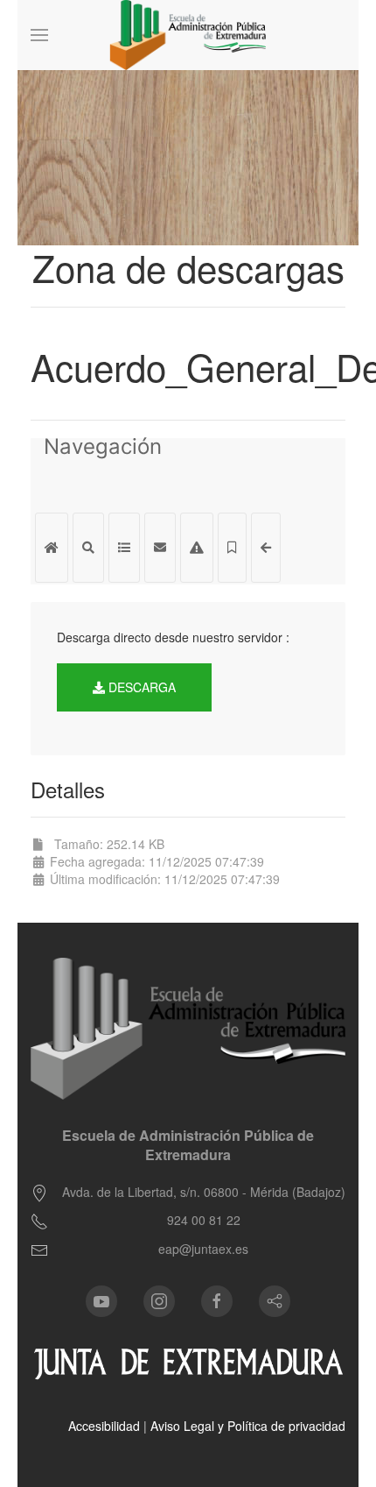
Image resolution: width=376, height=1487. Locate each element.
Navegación (103, 448)
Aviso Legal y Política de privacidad (247, 1425)
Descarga (140, 687)
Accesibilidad (104, 1425)
